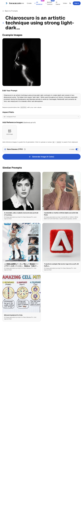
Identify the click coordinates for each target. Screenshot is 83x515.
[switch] (77, 149)
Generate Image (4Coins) (43, 157)
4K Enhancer (40, 2)
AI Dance (58, 3)
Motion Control (50, 2)
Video (65, 3)
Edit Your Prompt (9, 91)
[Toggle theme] (70, 3)
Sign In (76, 3)
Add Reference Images (19, 122)
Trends (21, 3)
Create (29, 3)
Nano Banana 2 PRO (15, 149)
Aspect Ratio (8, 112)
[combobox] (41, 117)
